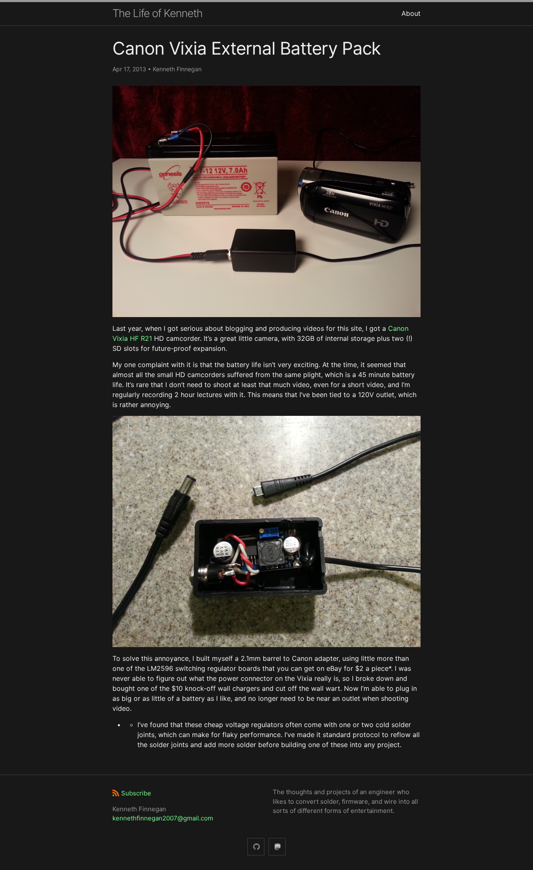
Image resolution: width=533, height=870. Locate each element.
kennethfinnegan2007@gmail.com (162, 818)
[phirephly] (255, 847)
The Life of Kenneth (157, 13)
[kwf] (277, 847)
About (411, 13)
